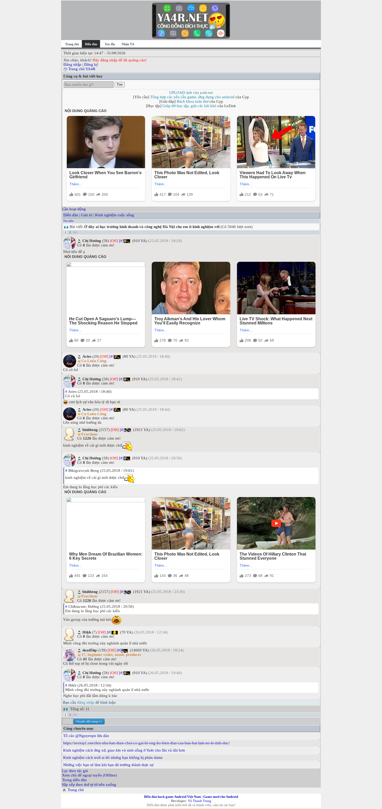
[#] (121, 241)
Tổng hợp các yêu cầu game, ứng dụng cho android (192, 97)
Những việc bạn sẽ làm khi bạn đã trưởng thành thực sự (108, 765)
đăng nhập (85, 702)
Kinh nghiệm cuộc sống (114, 215)
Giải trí (86, 215)
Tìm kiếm (68, 220)
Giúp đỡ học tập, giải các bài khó (189, 106)
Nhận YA (128, 44)
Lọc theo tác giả (75, 771)
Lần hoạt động (74, 209)
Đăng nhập (72, 64)
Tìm (120, 85)
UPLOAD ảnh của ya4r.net (191, 92)
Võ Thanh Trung (199, 801)
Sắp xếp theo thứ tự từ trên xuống (89, 784)
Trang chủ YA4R (81, 69)
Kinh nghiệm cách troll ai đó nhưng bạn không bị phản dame (113, 757)
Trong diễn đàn (74, 780)
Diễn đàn (70, 215)
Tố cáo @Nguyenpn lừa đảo (86, 736)
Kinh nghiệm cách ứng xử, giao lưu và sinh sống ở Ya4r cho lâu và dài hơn (124, 750)
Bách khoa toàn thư (192, 101)
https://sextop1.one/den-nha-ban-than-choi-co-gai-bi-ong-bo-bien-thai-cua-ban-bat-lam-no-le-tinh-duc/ (146, 743)
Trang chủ (72, 44)
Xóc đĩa (110, 44)
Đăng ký (91, 64)
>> (75, 232)
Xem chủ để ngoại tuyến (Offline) (89, 775)
